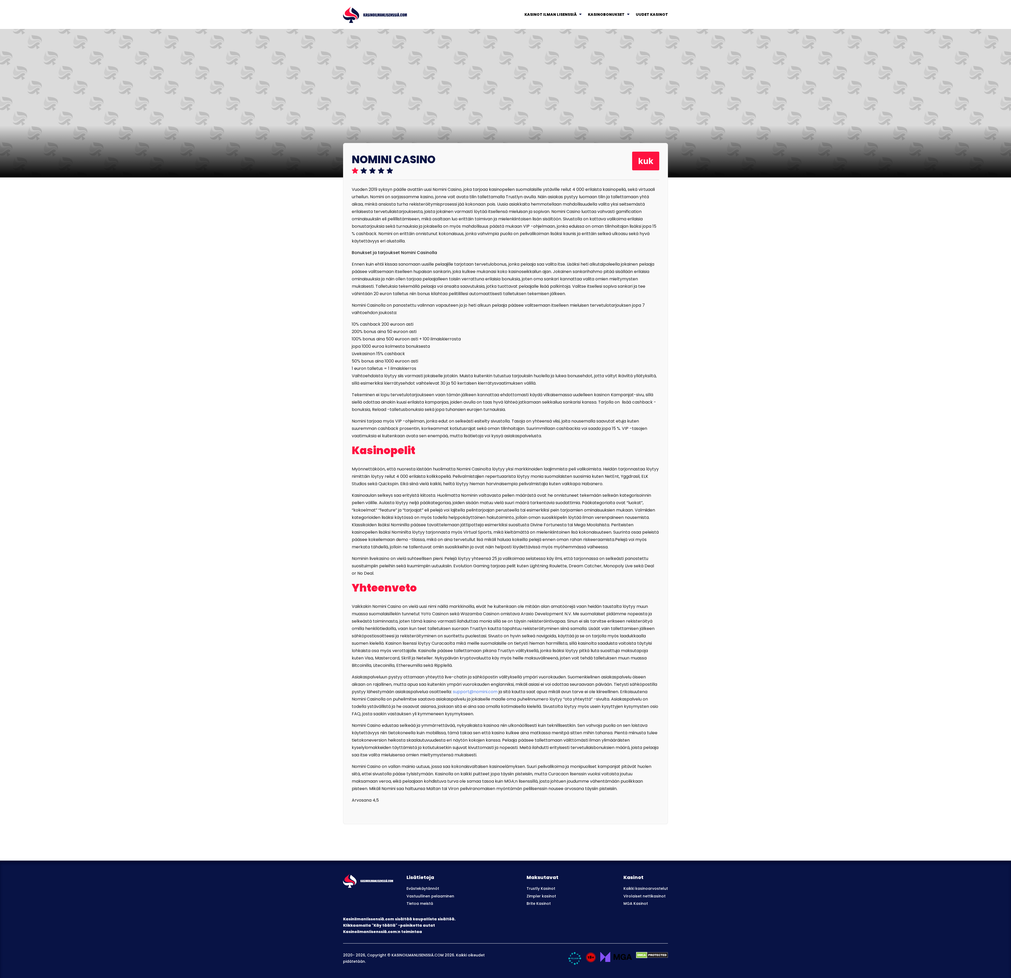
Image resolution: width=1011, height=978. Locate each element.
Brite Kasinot (539, 903)
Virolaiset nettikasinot (644, 896)
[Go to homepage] (375, 14)
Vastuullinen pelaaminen (430, 896)
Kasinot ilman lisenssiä (550, 14)
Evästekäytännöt (423, 888)
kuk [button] (645, 161)
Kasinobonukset (606, 14)
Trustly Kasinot (541, 888)
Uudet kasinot (652, 14)
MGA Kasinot (635, 903)
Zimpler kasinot (541, 896)
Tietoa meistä (420, 903)
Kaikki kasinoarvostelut (645, 888)
